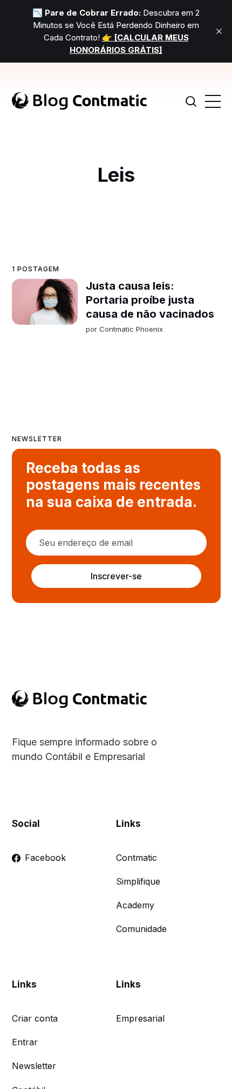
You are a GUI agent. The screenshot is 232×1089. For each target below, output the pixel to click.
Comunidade (141, 928)
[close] (219, 31)
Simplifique (138, 881)
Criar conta (35, 1018)
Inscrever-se (115, 576)
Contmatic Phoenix (130, 329)
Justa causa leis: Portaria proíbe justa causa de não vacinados (149, 299)
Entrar (25, 1042)
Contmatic (136, 857)
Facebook (45, 857)
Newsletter (34, 1065)
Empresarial (140, 1018)
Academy (135, 905)
